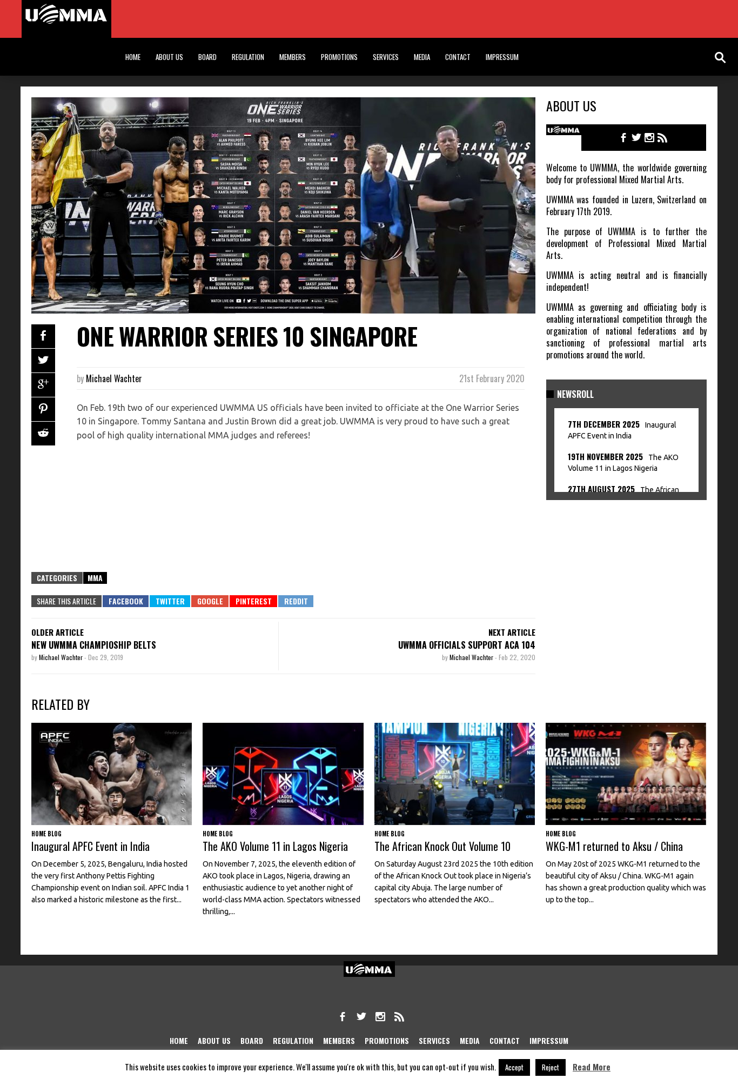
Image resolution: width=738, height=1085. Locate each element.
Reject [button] (550, 1067)
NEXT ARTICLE (511, 632)
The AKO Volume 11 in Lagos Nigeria (546, 9)
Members (292, 56)
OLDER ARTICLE (57, 632)
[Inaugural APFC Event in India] (361, 18)
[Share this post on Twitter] (43, 360)
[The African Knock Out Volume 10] (454, 774)
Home (132, 56)
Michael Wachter (114, 378)
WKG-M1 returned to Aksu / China (614, 846)
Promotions (339, 56)
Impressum (502, 56)
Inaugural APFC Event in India (255, 9)
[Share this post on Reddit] (43, 433)
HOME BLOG (161, 8)
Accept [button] (514, 1067)
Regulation (248, 56)
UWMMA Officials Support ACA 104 (466, 644)
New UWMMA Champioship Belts (93, 644)
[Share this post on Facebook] (43, 336)
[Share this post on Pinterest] (43, 409)
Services (386, 56)
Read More (591, 1067)
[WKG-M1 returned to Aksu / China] (626, 774)
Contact (458, 56)
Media (422, 56)
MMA (95, 577)
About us (169, 56)
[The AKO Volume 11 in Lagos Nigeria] (644, 18)
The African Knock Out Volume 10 (442, 846)
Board (207, 56)
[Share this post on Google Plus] (43, 385)
